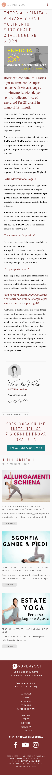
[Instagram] (35, 745)
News (26, 697)
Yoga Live (26, 705)
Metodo (26, 723)
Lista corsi (26, 715)
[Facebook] (9, 400)
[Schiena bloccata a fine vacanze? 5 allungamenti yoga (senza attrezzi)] (26, 486)
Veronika (26, 726)
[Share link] (25, 400)
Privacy (18, 686)
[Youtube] (25, 745)
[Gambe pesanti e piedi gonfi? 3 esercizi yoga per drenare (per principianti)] (26, 547)
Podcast (26, 701)
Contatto (26, 730)
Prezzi (26, 719)
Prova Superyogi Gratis (26, 448)
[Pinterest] (15, 400)
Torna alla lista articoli (16, 414)
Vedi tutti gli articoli (15, 464)
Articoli (26, 693)
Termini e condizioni (25, 683)
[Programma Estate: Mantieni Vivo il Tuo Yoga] (26, 608)
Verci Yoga (19, 756)
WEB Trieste (37, 763)
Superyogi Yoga (23, 193)
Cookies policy (30, 686)
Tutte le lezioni (26, 709)
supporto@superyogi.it (25, 321)
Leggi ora (9, 523)
